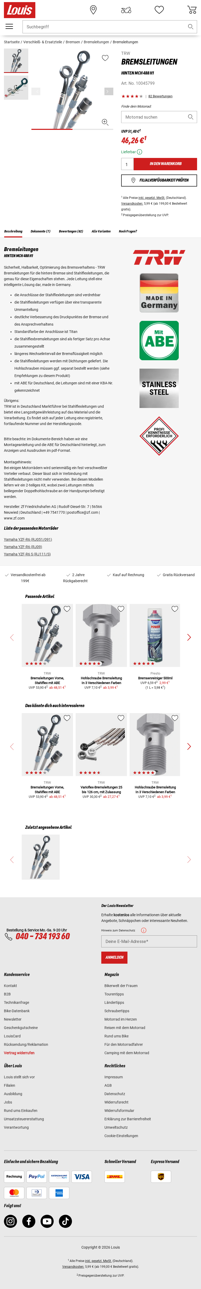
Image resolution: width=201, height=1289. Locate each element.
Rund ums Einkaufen (20, 1110)
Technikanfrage (16, 1002)
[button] (191, 27)
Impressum (113, 1077)
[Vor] (108, 91)
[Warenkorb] (192, 10)
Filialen (9, 1085)
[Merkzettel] (159, 10)
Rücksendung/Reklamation (26, 1044)
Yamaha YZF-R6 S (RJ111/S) (27, 554)
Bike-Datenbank (17, 1011)
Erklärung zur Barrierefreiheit (127, 1119)
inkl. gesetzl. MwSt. (151, 198)
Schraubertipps (116, 1011)
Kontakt (10, 986)
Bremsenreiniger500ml (155, 678)
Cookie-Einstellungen (121, 1136)
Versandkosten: (132, 203)
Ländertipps (114, 1002)
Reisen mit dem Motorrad (124, 1028)
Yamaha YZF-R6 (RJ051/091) (28, 539)
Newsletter (12, 1019)
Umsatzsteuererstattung (24, 1119)
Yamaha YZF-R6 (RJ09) (23, 547)
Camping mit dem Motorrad (126, 1053)
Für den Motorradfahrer (123, 1044)
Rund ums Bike (116, 1036)
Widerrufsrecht (116, 1102)
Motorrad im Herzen (120, 1019)
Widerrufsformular (119, 1110)
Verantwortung (16, 1127)
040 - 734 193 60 (42, 936)
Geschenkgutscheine (21, 1028)
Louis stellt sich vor (19, 1077)
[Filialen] (93, 10)
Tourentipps (114, 994)
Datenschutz (114, 1094)
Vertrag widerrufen (19, 1053)
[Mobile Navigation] (9, 26)
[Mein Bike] (126, 10)
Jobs (8, 1102)
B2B (7, 994)
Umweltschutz (116, 1127)
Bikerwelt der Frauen (121, 986)
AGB (108, 1085)
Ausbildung (13, 1094)
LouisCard (12, 1036)
